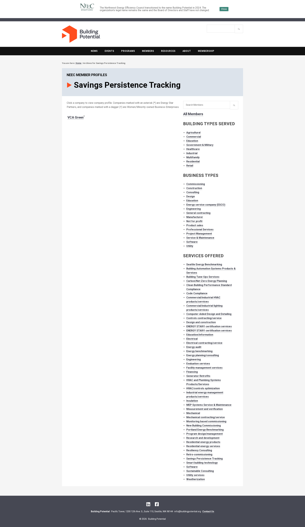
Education (192, 140)
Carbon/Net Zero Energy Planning (206, 280)
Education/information (199, 334)
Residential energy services (203, 446)
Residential (193, 161)
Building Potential (107, 34)
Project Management (199, 233)
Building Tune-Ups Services (202, 276)
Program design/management (204, 433)
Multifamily (193, 157)
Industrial (191, 153)
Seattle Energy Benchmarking (204, 264)
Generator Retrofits (198, 375)
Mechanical (193, 413)
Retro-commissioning (199, 454)
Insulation (192, 400)
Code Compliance (196, 293)
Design (190, 196)
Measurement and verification (204, 409)
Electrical (192, 338)
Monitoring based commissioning (206, 421)
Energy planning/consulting (202, 355)
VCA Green (76, 117)
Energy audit (193, 347)
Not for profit (194, 221)
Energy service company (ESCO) (205, 204)
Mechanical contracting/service (205, 417)
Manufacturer (194, 217)
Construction (194, 188)
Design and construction (201, 322)
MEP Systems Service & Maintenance (208, 404)
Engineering (193, 208)
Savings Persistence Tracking (204, 458)
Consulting (192, 192)
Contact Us (208, 511)
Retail (189, 165)
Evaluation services (198, 363)
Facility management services (204, 367)
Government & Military (199, 144)
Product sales (194, 225)
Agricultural (193, 132)
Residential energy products (203, 442)
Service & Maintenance (200, 237)
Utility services (195, 475)
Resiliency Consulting (199, 450)
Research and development (202, 437)
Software (192, 241)
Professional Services (200, 229)
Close (224, 9)
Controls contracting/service (204, 318)
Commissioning (195, 184)
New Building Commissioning (203, 425)
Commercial (193, 136)
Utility (189, 246)
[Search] (239, 29)
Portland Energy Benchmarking (205, 429)
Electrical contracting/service (204, 342)
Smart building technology (202, 462)
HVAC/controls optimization (203, 388)
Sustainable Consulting (200, 471)
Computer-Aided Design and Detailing (209, 314)
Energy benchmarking (199, 351)
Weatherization (195, 479)
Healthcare (193, 149)
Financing (192, 371)
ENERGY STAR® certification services (209, 326)
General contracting (198, 212)
